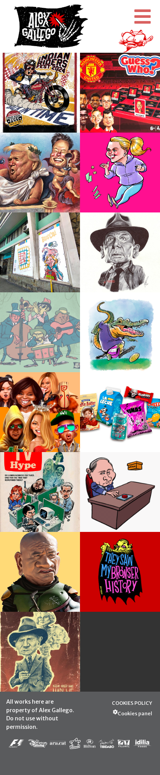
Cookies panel (135, 713)
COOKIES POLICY (132, 703)
